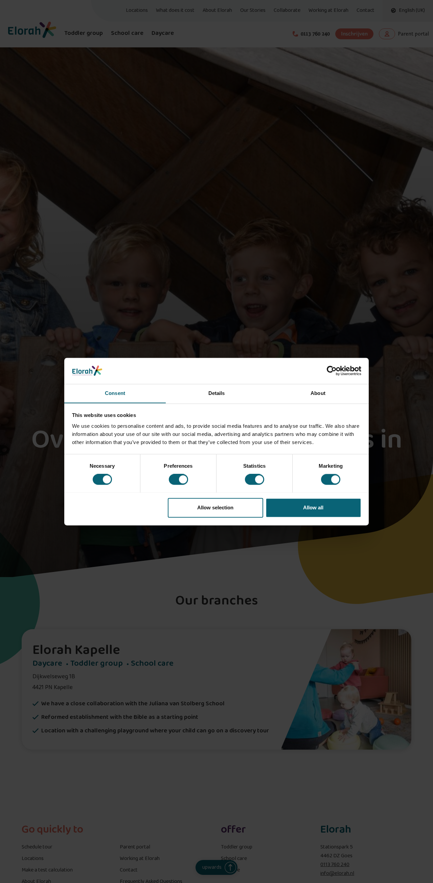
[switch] (178, 479)
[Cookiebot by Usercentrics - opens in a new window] (331, 371)
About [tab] (318, 393)
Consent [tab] (115, 393)
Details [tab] (216, 393)
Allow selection (215, 507)
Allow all (313, 507)
